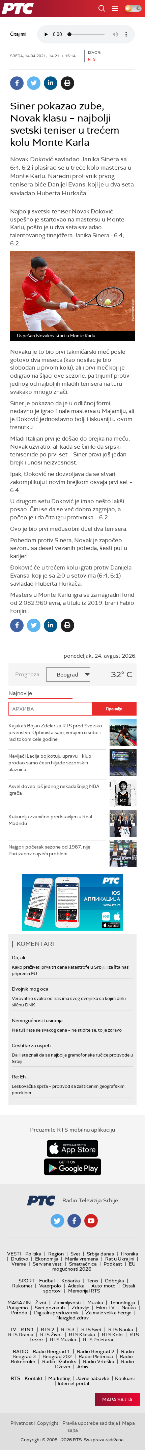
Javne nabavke (92, 1378)
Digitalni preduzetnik (56, 1313)
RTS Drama (20, 1335)
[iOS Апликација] (72, 902)
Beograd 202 (57, 1356)
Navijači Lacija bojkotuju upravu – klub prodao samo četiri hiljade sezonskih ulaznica (49, 762)
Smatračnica (83, 1264)
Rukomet (22, 1286)
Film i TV (105, 1308)
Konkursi (125, 1378)
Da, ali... (20, 958)
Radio (20, 1351)
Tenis (92, 1281)
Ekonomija (46, 1259)
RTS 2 (47, 1329)
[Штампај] (67, 83)
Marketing (59, 1378)
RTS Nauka (120, 1329)
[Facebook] (17, 83)
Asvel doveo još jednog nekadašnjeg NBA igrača (53, 789)
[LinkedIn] (50, 83)
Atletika (76, 1286)
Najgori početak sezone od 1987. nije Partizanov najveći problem (49, 850)
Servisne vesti (47, 1264)
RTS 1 (27, 1329)
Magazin (19, 1303)
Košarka (70, 1281)
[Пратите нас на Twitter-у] (57, 1221)
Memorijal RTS (84, 1291)
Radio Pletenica (96, 1356)
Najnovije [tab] (20, 693)
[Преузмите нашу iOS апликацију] (72, 1148)
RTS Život (51, 1335)
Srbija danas (100, 1254)
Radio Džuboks (59, 1361)
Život (41, 1303)
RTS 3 (68, 1329)
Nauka (128, 1308)
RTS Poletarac (99, 1340)
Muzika (95, 1303)
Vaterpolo (50, 1286)
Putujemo (17, 1308)
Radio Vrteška (98, 1361)
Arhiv (82, 1366)
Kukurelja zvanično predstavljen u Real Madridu (50, 820)
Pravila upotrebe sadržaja (90, 1423)
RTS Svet (91, 1329)
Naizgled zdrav (72, 1318)
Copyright (47, 1423)
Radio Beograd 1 (51, 1351)
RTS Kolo (112, 1335)
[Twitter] (33, 83)
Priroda (19, 1313)
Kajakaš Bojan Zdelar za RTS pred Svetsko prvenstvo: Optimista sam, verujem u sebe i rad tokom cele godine (55, 732)
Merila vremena (81, 1259)
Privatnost (21, 1423)
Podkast (113, 1264)
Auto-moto (103, 1286)
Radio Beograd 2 (95, 1351)
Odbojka (114, 1281)
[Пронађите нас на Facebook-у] (74, 1221)
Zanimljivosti (67, 1303)
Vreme (18, 1264)
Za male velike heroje (109, 1313)
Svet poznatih (50, 1308)
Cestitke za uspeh (31, 1045)
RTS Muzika (63, 1340)
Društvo (19, 1259)
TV (13, 1329)
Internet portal (73, 1383)
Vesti (14, 1254)
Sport (27, 1281)
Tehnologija (122, 1303)
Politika (33, 1254)
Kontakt (33, 1378)
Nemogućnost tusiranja (37, 1020)
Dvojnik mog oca (30, 989)
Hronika (129, 1254)
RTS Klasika (82, 1335)
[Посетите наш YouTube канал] (91, 1221)
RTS (15, 1378)
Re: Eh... (20, 1077)
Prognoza (27, 674)
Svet (75, 1254)
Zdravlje (80, 1308)
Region (56, 1254)
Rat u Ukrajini (119, 1259)
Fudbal (47, 1281)
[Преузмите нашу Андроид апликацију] (72, 1167)
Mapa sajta (117, 1399)
